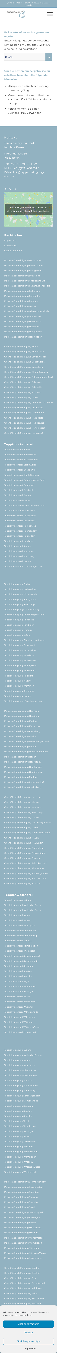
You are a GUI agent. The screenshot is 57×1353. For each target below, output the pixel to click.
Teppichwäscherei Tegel (16, 981)
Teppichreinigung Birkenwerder (21, 594)
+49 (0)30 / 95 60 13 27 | (18, 3)
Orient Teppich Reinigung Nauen (21, 837)
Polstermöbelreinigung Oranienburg (23, 772)
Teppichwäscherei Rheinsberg (19, 951)
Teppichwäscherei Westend (18, 1007)
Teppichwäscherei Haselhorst (19, 520)
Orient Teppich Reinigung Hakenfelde (24, 412)
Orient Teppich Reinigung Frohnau (22, 392)
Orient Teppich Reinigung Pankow (22, 858)
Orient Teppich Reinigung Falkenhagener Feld (28, 377)
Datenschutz (11, 245)
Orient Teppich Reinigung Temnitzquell (24, 1283)
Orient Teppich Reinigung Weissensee (24, 1298)
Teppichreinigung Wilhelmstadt (21, 1151)
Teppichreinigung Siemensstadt (21, 1100)
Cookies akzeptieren (28, 1324)
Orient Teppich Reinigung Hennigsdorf (24, 428)
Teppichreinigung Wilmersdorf (20, 1156)
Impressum (30, 1348)
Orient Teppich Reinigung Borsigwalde (24, 361)
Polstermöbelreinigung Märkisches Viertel (26, 751)
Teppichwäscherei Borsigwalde (20, 464)
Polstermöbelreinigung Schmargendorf (24, 1181)
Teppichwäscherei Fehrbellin (19, 490)
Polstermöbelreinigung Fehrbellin (22, 296)
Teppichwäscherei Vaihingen (19, 991)
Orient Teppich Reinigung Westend (22, 1303)
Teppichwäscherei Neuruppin (19, 925)
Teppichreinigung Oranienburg (20, 1075)
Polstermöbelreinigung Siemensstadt (23, 1187)
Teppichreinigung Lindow (17, 696)
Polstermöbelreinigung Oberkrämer (23, 767)
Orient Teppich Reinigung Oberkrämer (24, 848)
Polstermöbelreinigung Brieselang (22, 275)
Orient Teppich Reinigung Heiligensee (24, 423)
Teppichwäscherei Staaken (18, 971)
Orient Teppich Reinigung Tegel (20, 1278)
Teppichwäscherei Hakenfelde (20, 515)
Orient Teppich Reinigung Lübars (21, 827)
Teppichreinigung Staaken (18, 1111)
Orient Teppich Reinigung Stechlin (22, 1273)
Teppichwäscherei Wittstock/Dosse (22, 1027)
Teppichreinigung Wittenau (18, 1162)
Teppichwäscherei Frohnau (18, 495)
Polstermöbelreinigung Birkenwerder (23, 265)
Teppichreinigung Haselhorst (19, 655)
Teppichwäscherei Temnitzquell (20, 986)
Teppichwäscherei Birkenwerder (21, 459)
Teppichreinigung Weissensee (19, 1141)
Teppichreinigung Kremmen (19, 686)
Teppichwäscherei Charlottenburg (22, 475)
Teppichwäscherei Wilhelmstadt (21, 1012)
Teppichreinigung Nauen (17, 1060)
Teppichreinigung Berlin (17, 584)
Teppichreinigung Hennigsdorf (20, 665)
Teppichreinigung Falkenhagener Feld (24, 614)
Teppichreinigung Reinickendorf (21, 1085)
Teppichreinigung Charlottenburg (22, 609)
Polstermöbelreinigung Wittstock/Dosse (25, 1253)
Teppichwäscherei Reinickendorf (21, 945)
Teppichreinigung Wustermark (20, 1172)
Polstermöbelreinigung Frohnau (21, 301)
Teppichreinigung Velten (17, 1136)
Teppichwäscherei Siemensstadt (21, 961)
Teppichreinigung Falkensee (19, 619)
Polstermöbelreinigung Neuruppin (22, 761)
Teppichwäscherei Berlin (17, 449)
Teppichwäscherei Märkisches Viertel (23, 905)
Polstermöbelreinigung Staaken (21, 1197)
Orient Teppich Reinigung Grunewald (23, 407)
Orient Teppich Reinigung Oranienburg (24, 853)
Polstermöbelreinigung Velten (20, 1222)
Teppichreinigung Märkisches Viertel (23, 1055)
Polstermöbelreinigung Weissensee (22, 1227)
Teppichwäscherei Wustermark (20, 1032)
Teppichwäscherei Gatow (17, 500)
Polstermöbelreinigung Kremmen (22, 726)
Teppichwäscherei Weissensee (19, 1001)
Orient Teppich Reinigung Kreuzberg (23, 812)
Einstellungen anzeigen (28, 1341)
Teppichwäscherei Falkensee (19, 485)
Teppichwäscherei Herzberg (18, 541)
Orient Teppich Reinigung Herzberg (22, 797)
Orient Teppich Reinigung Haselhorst (23, 418)
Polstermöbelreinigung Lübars (20, 746)
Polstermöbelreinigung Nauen (20, 756)
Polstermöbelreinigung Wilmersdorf (23, 1243)
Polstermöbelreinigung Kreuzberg (22, 731)
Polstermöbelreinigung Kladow (20, 721)
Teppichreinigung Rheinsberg (19, 1090)
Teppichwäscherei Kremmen (19, 551)
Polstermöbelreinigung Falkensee (22, 291)
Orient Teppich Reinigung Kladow (21, 802)
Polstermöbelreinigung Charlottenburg (24, 280)
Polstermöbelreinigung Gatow (20, 306)
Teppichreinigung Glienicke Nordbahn (24, 640)
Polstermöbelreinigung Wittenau (21, 1248)
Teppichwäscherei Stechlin (18, 976)
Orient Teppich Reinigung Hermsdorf (23, 433)
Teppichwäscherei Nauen (17, 915)
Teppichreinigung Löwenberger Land (23, 701)
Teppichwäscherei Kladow (17, 546)
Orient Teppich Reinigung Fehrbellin (23, 387)
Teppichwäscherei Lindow (17, 561)
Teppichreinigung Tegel (16, 1121)
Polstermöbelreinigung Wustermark (23, 1258)
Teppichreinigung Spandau (18, 1106)
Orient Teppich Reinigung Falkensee (23, 382)
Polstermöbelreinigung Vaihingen (22, 1217)
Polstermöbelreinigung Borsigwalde (23, 270)
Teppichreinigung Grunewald (19, 645)
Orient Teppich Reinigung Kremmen (23, 807)
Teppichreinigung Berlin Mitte (20, 589)
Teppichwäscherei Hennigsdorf (20, 531)
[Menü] (48, 14)
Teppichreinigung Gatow (17, 635)
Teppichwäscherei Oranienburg (20, 935)
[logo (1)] (23, 14)
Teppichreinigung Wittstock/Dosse (22, 1167)
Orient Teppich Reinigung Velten (21, 1293)
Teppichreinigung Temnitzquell (20, 1126)
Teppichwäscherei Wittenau (18, 1022)
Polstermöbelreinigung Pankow (21, 777)
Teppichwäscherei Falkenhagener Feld (24, 480)
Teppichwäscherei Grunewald (19, 510)
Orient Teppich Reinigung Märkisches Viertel (27, 832)
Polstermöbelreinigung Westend (21, 1232)
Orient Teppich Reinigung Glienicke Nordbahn (28, 402)
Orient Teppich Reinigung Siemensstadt (25, 878)
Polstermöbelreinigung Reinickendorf (24, 782)
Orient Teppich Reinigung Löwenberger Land (27, 822)
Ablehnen (28, 1332)
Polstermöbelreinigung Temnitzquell (23, 1212)
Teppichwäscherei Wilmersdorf (20, 1017)
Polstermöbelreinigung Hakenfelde (22, 321)
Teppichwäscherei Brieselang (19, 469)
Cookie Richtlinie (13, 250)
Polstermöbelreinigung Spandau (21, 1192)
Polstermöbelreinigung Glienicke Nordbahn (27, 311)
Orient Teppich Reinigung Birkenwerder (25, 356)
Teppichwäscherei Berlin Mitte (20, 454)
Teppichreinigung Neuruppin (19, 1065)
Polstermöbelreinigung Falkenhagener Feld (27, 285)
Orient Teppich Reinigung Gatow (21, 397)
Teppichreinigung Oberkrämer (20, 1070)
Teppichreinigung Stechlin (18, 1116)
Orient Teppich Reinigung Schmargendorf (26, 873)
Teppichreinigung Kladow (17, 680)
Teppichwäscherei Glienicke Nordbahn (24, 505)
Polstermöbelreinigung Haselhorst (22, 326)
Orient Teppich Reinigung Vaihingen (23, 1288)
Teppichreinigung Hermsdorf (19, 670)
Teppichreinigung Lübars (17, 1050)
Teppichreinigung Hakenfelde (20, 650)
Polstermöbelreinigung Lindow (20, 736)
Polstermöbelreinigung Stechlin (21, 1202)
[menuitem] (48, 14)
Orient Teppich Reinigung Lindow (21, 817)
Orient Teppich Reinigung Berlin (21, 346)
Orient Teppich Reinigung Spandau (22, 883)
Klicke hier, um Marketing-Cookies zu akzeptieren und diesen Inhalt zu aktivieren (28, 209)
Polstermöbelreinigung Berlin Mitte (22, 260)
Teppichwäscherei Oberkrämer (20, 930)
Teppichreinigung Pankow (18, 1080)
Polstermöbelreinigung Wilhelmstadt (23, 1238)
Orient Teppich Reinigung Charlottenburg (26, 372)
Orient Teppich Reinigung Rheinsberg (24, 868)
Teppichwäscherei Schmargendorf (22, 956)
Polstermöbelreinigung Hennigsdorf (23, 337)
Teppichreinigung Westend (18, 1146)
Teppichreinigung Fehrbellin (19, 625)
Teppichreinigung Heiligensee (20, 660)
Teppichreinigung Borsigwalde (20, 599)
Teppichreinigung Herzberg (18, 675)
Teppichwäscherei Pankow (18, 940)
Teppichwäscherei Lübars (17, 900)
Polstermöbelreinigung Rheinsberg (22, 787)
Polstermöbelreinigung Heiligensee (23, 331)
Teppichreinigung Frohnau (18, 630)
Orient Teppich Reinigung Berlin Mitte (24, 351)
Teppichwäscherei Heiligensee (20, 526)
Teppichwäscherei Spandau (18, 966)
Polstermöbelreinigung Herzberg (21, 716)
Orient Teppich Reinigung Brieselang (23, 367)
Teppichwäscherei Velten (17, 996)
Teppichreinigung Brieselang (19, 604)
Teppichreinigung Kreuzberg (19, 691)
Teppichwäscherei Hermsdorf (19, 536)
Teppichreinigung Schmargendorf (22, 1095)
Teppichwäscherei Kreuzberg (19, 556)
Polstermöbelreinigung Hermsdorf (22, 711)
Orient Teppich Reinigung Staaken (22, 1268)
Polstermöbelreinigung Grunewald (22, 316)
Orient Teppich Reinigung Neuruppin (23, 843)
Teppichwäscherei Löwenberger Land (23, 566)
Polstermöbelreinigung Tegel (19, 1207)
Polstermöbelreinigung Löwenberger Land (26, 741)
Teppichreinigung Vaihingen (19, 1131)
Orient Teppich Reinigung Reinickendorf (25, 863)
